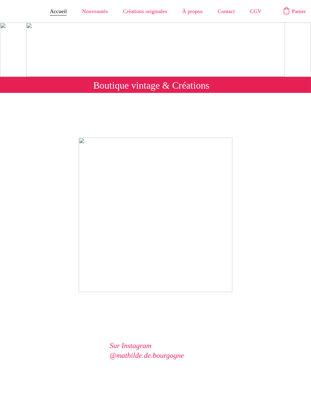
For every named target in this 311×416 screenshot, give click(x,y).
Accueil (58, 11)
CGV (255, 11)
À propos (192, 11)
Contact (226, 11)
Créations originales (145, 11)
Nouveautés (95, 11)
